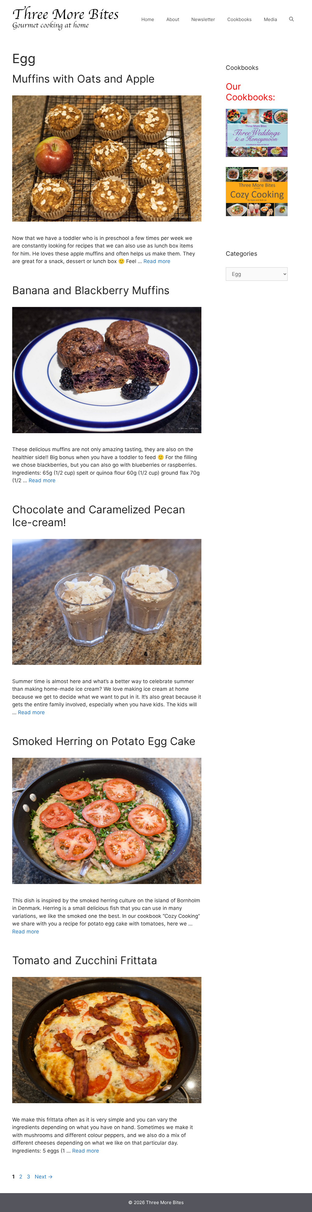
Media (270, 19)
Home (147, 19)
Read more (157, 261)
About (172, 19)
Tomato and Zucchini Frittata (84, 960)
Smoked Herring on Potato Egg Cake (103, 741)
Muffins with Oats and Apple (83, 78)
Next (44, 1177)
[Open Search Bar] (291, 19)
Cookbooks (239, 19)
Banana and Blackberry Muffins (90, 290)
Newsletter (203, 19)
